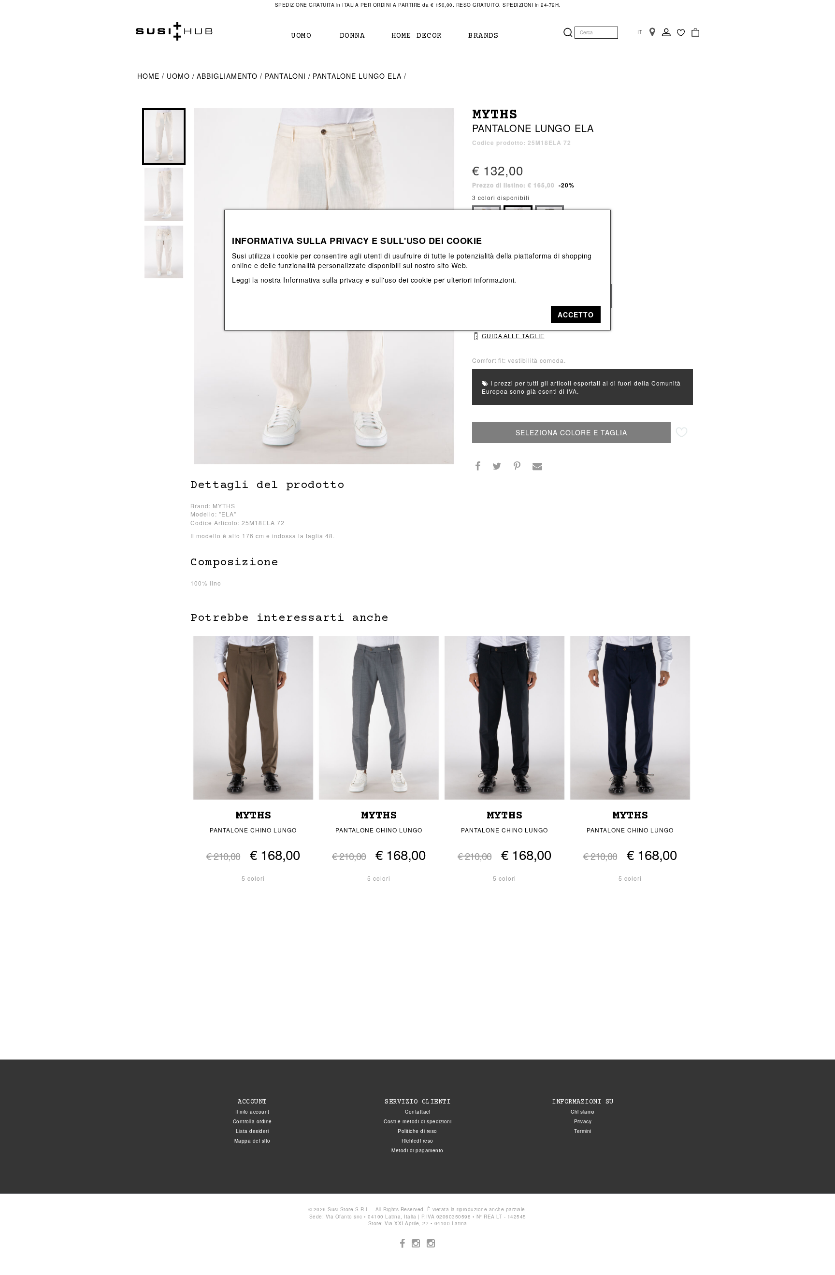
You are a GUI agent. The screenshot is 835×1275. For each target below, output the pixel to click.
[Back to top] (808, 1248)
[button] (576, 314)
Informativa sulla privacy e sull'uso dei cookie (357, 280)
